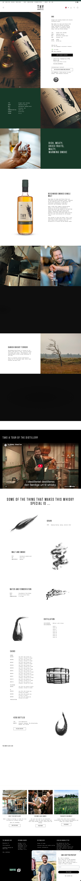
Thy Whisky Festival (38, 2)
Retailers (12, 2)
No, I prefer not (68, 875)
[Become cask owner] (40, 802)
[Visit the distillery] (15, 802)
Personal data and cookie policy (46, 845)
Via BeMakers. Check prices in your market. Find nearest (61, 73)
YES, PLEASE (68, 872)
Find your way (15, 825)
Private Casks (18, 2)
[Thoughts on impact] (66, 802)
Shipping (58, 46)
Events (25, 2)
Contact (46, 2)
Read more (40, 825)
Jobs (52, 2)
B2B (49, 2)
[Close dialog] (79, 851)
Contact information (42, 847)
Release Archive (19, 728)
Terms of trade (41, 843)
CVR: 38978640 (6, 852)
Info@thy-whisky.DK (8, 847)
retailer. (66, 73)
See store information (58, 63)
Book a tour (8, 2)
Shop (3, 2)
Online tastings (30, 2)
